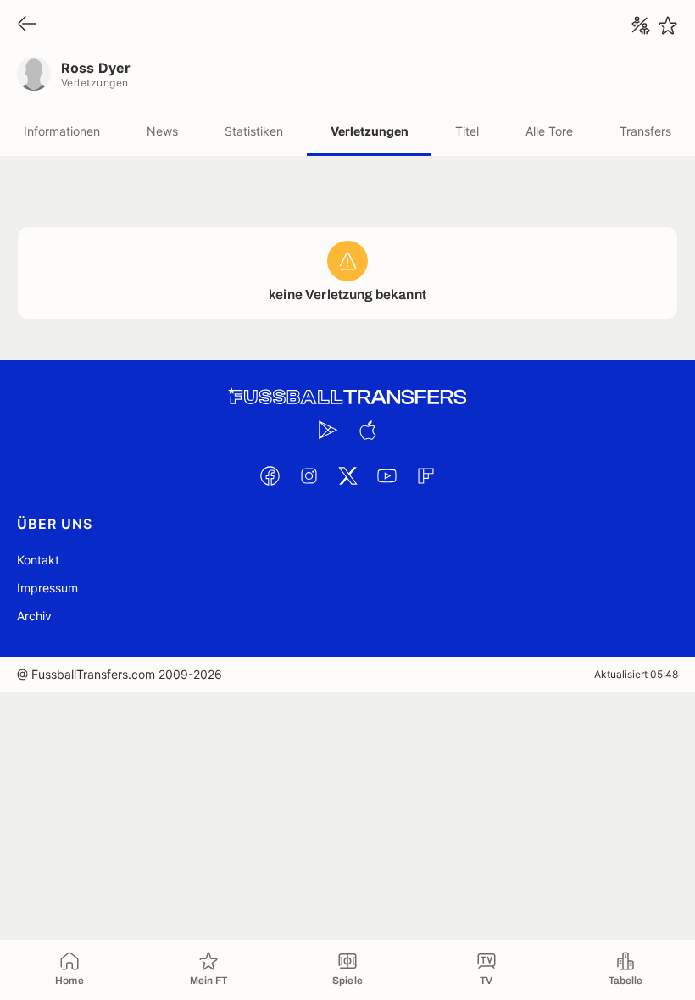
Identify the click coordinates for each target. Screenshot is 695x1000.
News (162, 131)
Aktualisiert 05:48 (636, 674)
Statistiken (254, 131)
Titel (467, 131)
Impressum (47, 588)
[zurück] (27, 25)
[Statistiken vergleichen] (641, 25)
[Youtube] (386, 475)
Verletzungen (370, 131)
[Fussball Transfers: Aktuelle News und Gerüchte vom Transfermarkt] (347, 397)
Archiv (34, 615)
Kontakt (38, 560)
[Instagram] (308, 475)
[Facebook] (269, 475)
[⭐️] (668, 25)
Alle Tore (549, 131)
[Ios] (367, 429)
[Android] (328, 429)
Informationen (62, 131)
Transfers (645, 131)
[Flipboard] (425, 475)
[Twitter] (347, 475)
